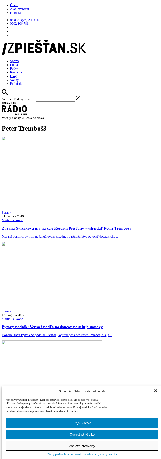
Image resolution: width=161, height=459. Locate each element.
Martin (12, 220)
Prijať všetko (82, 423)
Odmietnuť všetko (82, 434)
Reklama (16, 72)
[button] (155, 391)
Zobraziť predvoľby (82, 446)
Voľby (14, 80)
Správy (14, 61)
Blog (13, 76)
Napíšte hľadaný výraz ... (18, 99)
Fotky (14, 68)
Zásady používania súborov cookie (64, 454)
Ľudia (14, 65)
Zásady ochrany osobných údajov (100, 454)
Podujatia (16, 83)
